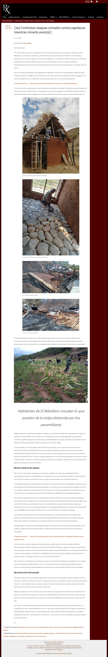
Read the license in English (54, 650)
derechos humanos (30, 633)
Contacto (100, 17)
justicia (40, 633)
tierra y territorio (40, 636)
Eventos (91, 17)
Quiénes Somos (14, 17)
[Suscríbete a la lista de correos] (91, 2)
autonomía (18, 633)
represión (20, 636)
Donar (88, 2)
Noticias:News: (7, 21)
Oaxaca (69, 633)
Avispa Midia (8, 28)
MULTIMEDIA (64, 17)
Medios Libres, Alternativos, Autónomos (57, 627)
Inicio (4, 17)
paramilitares (77, 633)
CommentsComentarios (60, 653)
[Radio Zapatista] (43, 7)
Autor (40, 627)
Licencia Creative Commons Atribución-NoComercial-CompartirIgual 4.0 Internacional (53, 646)
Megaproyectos (78, 627)
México (5, 630)
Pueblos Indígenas (10, 636)
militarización (61, 633)
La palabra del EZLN (29, 17)
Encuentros (43, 17)
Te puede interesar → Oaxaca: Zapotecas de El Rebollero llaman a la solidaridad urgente (45, 83)
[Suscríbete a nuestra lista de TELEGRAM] (97, 1)
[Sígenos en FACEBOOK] (99, 1)
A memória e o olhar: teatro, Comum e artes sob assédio (34, 21)
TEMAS (52, 17)
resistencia (29, 636)
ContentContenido (42, 653)
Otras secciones (78, 17)
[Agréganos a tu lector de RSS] (103, 1)
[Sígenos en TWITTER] (94, 1)
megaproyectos (49, 633)
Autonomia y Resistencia (29, 627)
